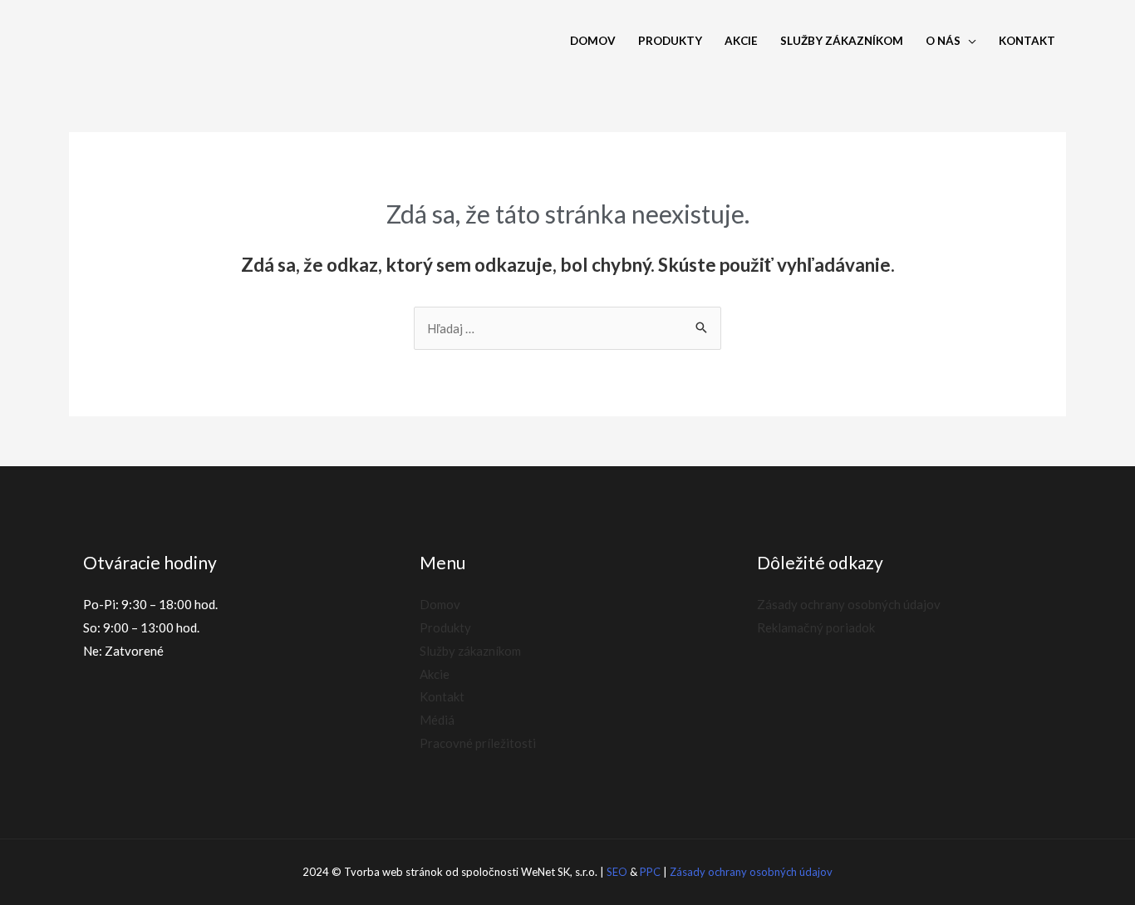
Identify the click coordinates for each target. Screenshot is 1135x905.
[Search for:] (567, 328)
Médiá (437, 719)
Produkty (670, 40)
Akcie (741, 40)
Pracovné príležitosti (478, 742)
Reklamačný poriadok (816, 627)
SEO (617, 871)
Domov (593, 40)
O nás (943, 40)
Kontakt (1027, 40)
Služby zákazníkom (841, 40)
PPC (650, 871)
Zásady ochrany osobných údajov (849, 604)
